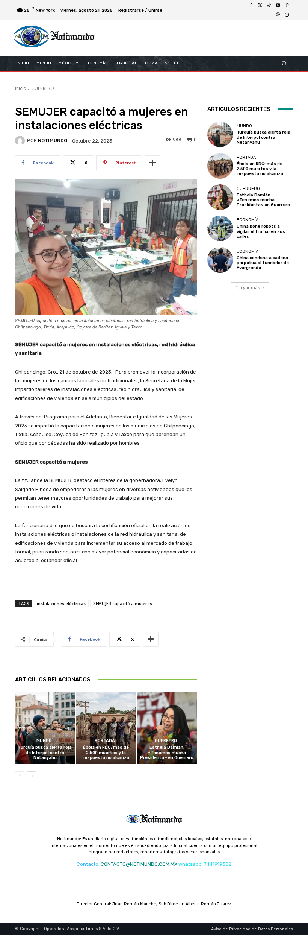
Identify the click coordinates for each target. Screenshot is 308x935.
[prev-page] (19, 776)
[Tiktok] (268, 5)
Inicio (20, 88)
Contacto (87, 864)
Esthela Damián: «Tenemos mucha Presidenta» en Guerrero (166, 752)
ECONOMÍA (247, 220)
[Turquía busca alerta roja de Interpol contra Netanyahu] (45, 728)
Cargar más (247, 287)
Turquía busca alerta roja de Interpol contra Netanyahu (45, 752)
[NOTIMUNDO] (21, 141)
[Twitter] (259, 5)
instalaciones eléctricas (61, 603)
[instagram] (286, 14)
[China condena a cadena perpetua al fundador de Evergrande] (220, 259)
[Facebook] (250, 5)
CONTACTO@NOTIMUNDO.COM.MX (139, 864)
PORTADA (105, 741)
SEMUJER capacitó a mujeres (122, 603)
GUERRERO (42, 88)
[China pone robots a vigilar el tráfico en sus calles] (220, 228)
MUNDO (44, 741)
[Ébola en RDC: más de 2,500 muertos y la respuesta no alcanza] (106, 728)
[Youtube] (277, 5)
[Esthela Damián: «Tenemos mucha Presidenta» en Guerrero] (167, 728)
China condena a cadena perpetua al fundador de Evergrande (263, 262)
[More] (152, 162)
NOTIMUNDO (52, 140)
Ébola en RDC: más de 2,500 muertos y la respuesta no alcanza (106, 752)
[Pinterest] (286, 5)
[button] (284, 63)
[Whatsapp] (277, 14)
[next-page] (31, 776)
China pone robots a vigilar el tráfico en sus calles (261, 231)
